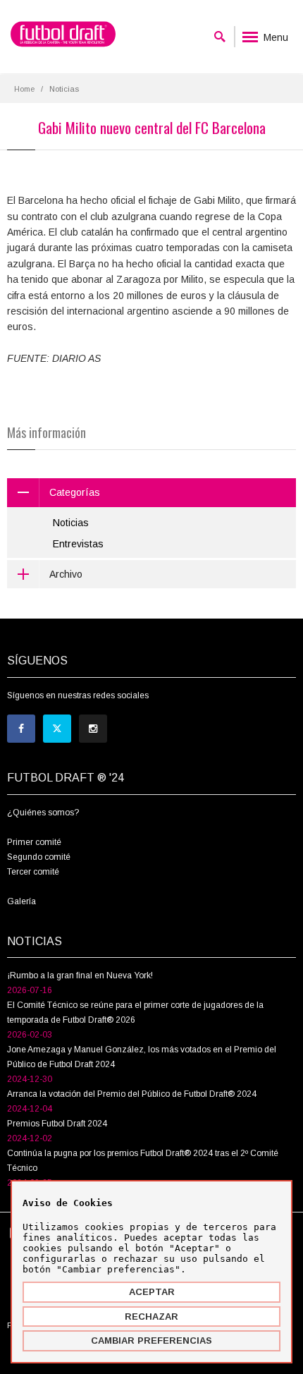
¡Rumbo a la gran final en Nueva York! (80, 975)
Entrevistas (78, 543)
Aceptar (152, 1292)
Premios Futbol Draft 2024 (57, 1124)
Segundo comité (38, 857)
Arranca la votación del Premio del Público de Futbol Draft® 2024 (131, 1094)
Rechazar (151, 1316)
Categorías (74, 492)
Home (24, 89)
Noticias (71, 522)
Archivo (65, 574)
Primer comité (34, 842)
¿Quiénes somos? (43, 812)
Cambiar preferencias (151, 1340)
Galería (21, 901)
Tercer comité (33, 872)
